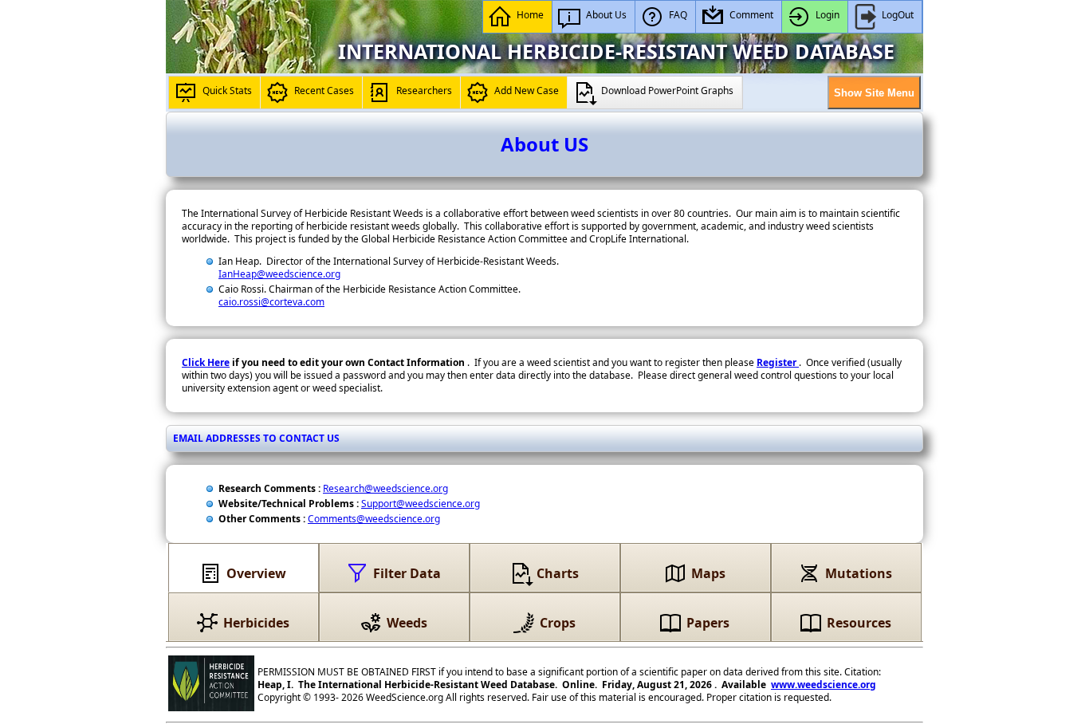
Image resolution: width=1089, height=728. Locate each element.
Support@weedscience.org (420, 503)
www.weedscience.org (823, 684)
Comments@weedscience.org (374, 518)
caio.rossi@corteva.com (271, 302)
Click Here (206, 362)
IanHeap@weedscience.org (279, 274)
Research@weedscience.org (385, 488)
